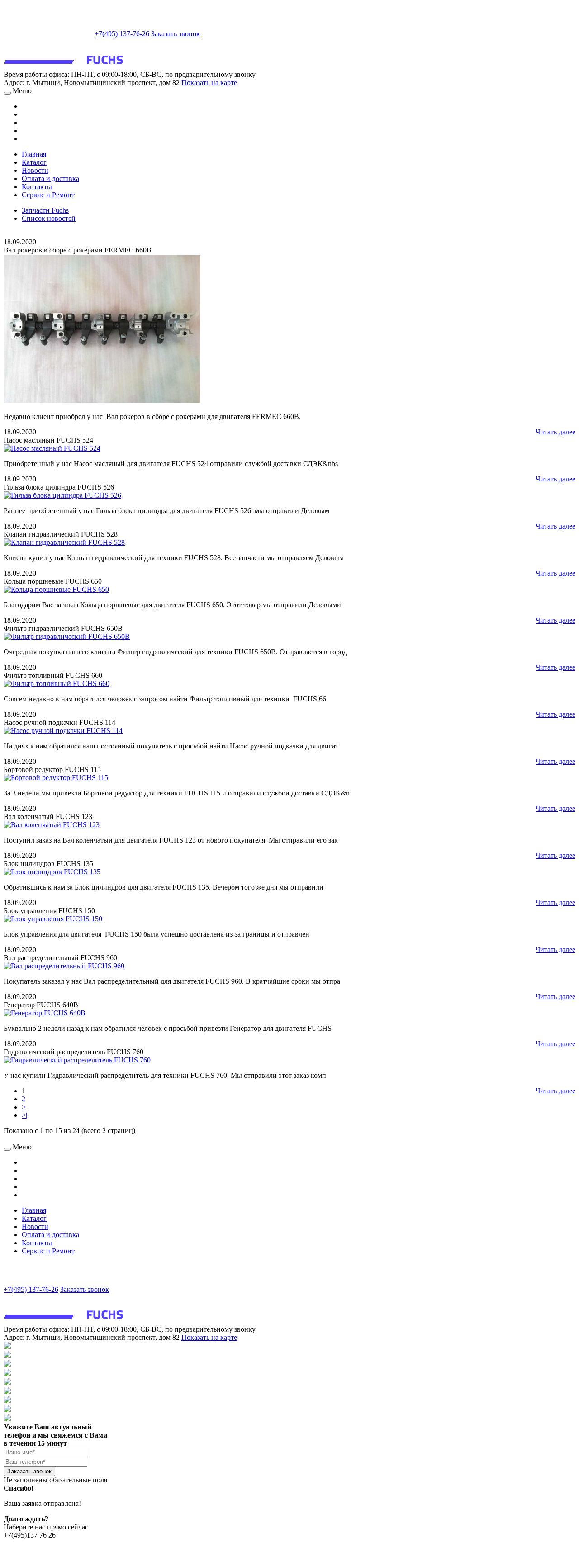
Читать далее (555, 432)
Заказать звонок (175, 34)
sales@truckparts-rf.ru (48, 32)
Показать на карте (209, 82)
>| (24, 1115)
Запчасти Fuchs (45, 210)
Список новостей (49, 218)
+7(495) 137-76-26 (122, 34)
